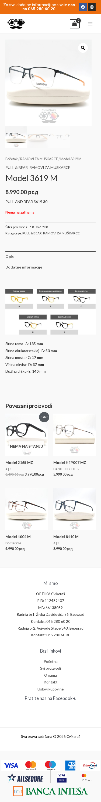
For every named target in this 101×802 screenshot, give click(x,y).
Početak (11, 159)
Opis (9, 256)
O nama (50, 675)
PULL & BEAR (16, 167)
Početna (51, 661)
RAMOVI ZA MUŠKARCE (39, 159)
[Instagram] (92, 7)
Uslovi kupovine (50, 689)
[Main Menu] (90, 24)
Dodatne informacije (23, 267)
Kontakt (51, 682)
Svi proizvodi (50, 668)
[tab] (50, 256)
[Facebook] (83, 7)
